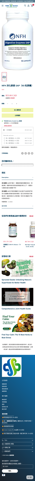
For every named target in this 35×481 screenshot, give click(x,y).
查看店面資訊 (8, 125)
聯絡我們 (4, 399)
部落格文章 (5, 406)
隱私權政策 (5, 388)
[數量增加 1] (16, 103)
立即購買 (17, 115)
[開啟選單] (2, 5)
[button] (17, 177)
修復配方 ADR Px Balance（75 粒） (12, 245)
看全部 (31, 216)
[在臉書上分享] (22, 153)
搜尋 (3, 404)
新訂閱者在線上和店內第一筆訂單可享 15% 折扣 (18, 433)
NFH (3, 89)
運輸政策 (4, 384)
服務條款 (4, 391)
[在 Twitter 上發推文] (29, 153)
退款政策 (4, 386)
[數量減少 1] (7, 103)
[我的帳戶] (28, 6)
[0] (32, 6)
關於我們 (4, 409)
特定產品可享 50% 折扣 (11, 417)
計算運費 (12, 98)
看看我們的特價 (9, 426)
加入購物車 (17, 110)
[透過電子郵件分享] (32, 153)
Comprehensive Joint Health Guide (16, 309)
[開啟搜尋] (25, 6)
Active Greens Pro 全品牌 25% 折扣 (14, 430)
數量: (3, 103)
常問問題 (4, 402)
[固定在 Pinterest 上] (25, 153)
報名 (9, 471)
